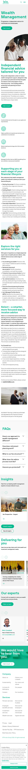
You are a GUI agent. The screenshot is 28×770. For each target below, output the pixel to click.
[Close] (26, 745)
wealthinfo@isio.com (8, 382)
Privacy (4, 723)
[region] (14, 756)
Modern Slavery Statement (10, 726)
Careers (4, 692)
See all (7, 531)
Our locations (19, 692)
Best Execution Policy (9, 733)
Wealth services (7, 715)
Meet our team (7, 604)
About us (5, 677)
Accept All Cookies (14, 767)
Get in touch (6, 28)
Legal (10, 723)
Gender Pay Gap (7, 729)
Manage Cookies (14, 763)
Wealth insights (7, 526)
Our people (18, 687)
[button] (6, 492)
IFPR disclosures (19, 729)
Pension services (7, 701)
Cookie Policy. (5, 760)
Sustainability (6, 682)
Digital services (19, 715)
